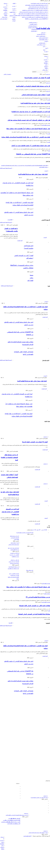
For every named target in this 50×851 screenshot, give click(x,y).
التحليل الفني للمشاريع (32, 27)
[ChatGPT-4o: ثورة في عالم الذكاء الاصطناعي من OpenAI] (41, 333)
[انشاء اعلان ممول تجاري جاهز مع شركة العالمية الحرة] (26, 556)
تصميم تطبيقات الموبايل (13, 19)
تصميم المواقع (12, 15)
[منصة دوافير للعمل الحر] (41, 276)
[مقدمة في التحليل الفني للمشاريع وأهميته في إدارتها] (41, 352)
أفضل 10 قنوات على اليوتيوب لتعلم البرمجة (39, 3)
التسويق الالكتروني (33, 24)
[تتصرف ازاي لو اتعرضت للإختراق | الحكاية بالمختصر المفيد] (36, 752)
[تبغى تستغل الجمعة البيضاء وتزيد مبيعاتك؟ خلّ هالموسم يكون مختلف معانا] (41, 193)
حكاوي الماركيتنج (42, 43)
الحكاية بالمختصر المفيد (43, 38)
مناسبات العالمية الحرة (43, 39)
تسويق (10, 165)
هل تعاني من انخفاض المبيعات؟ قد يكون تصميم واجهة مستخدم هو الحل (33, 12)
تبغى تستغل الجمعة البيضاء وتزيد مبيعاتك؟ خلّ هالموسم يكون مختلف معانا (33, 13)
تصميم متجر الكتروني (33, 22)
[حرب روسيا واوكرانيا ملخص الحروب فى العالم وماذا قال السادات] (36, 772)
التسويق (46, 41)
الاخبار (46, 48)
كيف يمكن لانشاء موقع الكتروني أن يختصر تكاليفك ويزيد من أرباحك (35, 17)
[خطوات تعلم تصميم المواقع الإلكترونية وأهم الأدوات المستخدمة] (41, 343)
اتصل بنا (46, 51)
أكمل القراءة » (19, 240)
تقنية (44, 50)
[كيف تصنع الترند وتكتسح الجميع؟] (41, 246)
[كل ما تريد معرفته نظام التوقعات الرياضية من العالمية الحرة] (26, 544)
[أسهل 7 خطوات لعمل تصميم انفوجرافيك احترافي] (41, 554)
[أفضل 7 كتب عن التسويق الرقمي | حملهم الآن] (41, 256)
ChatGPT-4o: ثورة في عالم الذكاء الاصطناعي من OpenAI (36, 18)
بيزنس (44, 46)
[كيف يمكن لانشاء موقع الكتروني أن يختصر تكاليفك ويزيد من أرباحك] (41, 213)
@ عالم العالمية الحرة (27, 836)
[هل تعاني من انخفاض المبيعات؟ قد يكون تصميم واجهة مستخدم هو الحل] (26, 568)
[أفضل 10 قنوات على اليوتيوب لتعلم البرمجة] (41, 540)
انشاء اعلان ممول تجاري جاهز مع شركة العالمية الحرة (38, 8)
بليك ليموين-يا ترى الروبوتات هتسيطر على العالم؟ (24, 727)
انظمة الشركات (34, 31)
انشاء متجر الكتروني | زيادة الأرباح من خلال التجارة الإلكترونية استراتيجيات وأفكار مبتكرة (31, 15)
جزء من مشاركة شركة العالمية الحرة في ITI (38, 597)
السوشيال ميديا (25, 165)
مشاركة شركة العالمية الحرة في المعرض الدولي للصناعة (34, 614)
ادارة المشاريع (34, 29)
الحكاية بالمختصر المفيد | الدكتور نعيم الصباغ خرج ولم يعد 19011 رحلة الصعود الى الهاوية (11, 738)
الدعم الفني (43, 32)
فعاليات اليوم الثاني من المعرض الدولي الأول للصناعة (34, 606)
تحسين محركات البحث (41, 44)
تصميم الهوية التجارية (41, 34)
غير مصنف (48, 74)
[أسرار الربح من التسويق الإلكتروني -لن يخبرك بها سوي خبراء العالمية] (41, 183)
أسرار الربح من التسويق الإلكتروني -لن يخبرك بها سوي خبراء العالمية (35, 10)
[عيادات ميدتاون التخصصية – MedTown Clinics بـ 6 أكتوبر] (41, 266)
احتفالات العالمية (43, 165)
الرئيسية (13, 8)
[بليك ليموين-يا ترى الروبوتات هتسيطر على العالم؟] (23, 722)
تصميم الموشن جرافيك (40, 36)
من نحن (13, 10)
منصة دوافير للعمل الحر (30, 277)
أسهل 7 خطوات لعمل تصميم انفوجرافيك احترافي (38, 7)
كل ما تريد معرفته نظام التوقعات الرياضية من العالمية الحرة (36, 5)
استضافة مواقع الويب (32, 26)
